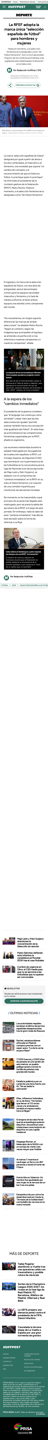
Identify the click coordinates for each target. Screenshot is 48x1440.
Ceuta (15, 2)
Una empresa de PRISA (24, 1426)
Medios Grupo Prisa (24, 1432)
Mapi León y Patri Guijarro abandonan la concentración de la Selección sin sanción (30, 942)
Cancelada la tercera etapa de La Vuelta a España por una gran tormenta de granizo (29, 1331)
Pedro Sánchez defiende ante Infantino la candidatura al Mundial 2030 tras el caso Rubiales (30, 956)
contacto (7, 1361)
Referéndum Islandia (27, 2)
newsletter (8, 1365)
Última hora (38, 7)
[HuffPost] (11, 1346)
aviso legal (28, 1363)
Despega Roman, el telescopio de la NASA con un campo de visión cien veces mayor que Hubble (29, 1145)
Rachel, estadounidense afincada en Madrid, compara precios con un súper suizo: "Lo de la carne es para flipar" (29, 1045)
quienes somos (9, 1358)
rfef (14, 585)
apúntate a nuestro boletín (24, 1001)
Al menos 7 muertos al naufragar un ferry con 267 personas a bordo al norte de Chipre (30, 1163)
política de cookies (32, 1360)
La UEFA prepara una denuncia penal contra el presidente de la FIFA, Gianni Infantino (31, 1314)
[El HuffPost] (17, 7)
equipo (6, 1354)
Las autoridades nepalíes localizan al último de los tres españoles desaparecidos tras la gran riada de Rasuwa (30, 1027)
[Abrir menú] (4, 6)
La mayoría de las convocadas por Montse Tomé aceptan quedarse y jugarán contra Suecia (23, 375)
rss (4, 1369)
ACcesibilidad (29, 1371)
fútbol (4, 585)
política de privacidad (33, 1367)
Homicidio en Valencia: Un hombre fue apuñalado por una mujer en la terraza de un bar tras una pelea (30, 1181)
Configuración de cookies (31, 1355)
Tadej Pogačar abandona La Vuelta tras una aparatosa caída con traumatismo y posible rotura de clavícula (31, 1269)
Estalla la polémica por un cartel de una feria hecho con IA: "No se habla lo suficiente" (30, 1085)
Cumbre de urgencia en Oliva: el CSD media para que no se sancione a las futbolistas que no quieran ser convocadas (30, 972)
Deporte (24, 15)
